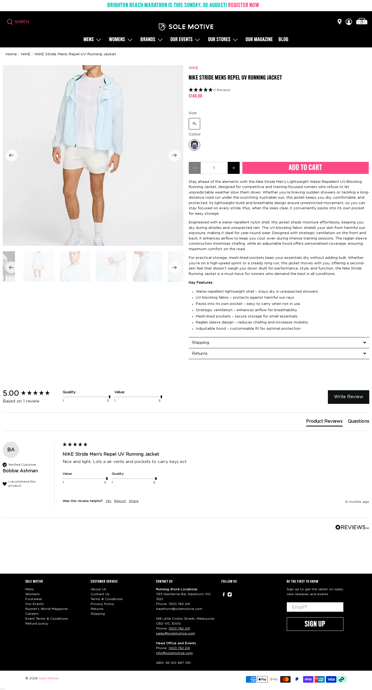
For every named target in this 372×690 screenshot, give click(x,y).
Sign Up (315, 624)
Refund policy (36, 623)
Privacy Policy (102, 604)
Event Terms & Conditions (46, 618)
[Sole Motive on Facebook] (223, 595)
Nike (26, 54)
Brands (148, 39)
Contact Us (100, 594)
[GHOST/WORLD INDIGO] (194, 145)
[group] (31, 393)
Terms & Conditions (107, 599)
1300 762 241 (179, 604)
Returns (97, 608)
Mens (89, 39)
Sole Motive (48, 678)
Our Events (34, 604)
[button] (279, 90)
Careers (32, 613)
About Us (98, 589)
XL (194, 123)
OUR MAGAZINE (259, 39)
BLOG (283, 39)
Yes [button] (108, 501)
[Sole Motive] (186, 27)
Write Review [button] (348, 397)
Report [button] (120, 501)
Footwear (33, 599)
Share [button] (134, 501)
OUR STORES (219, 39)
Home (11, 54)
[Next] (175, 155)
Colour (195, 134)
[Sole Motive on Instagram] (229, 595)
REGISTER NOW (243, 5)
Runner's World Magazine (46, 608)
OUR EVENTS (181, 39)
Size (193, 113)
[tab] (279, 342)
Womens (117, 39)
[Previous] (11, 155)
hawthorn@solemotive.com (179, 608)
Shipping (98, 613)
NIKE (193, 68)
